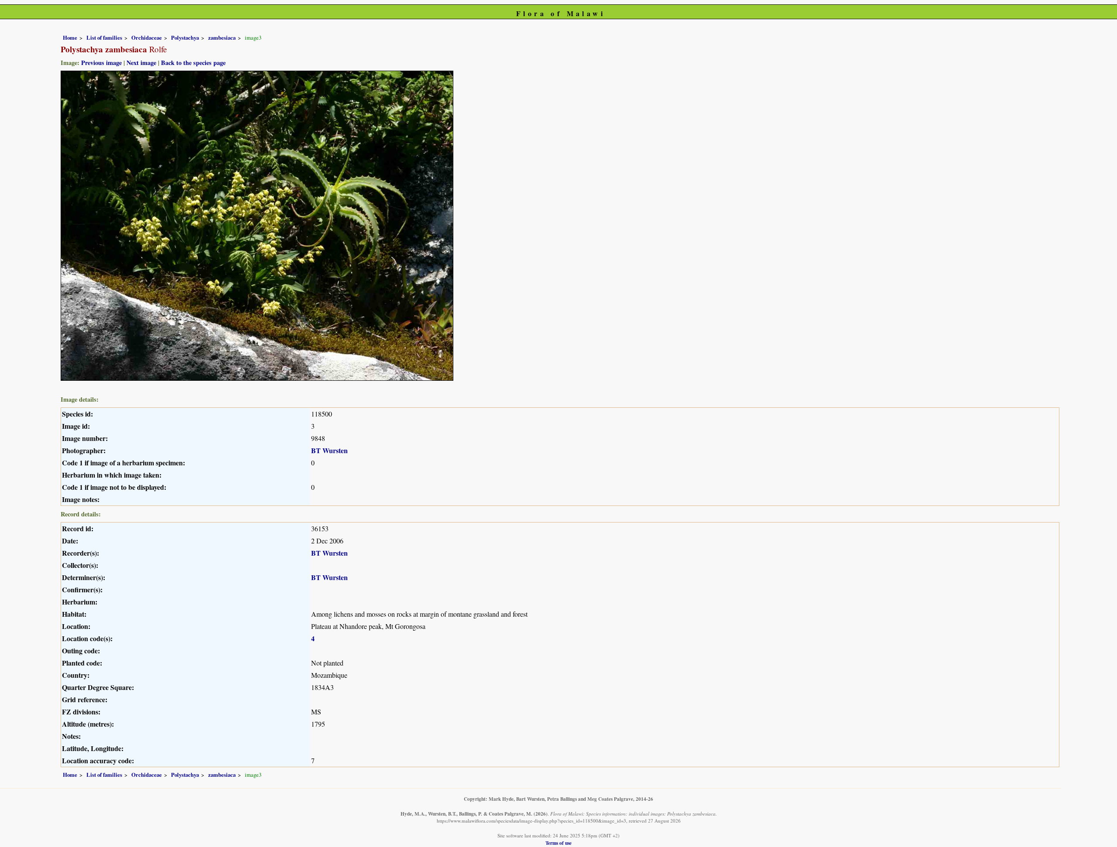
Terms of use (558, 843)
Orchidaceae (146, 37)
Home (70, 37)
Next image (141, 62)
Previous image (101, 62)
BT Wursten (329, 450)
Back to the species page (193, 62)
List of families (104, 37)
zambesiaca (222, 37)
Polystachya (185, 37)
